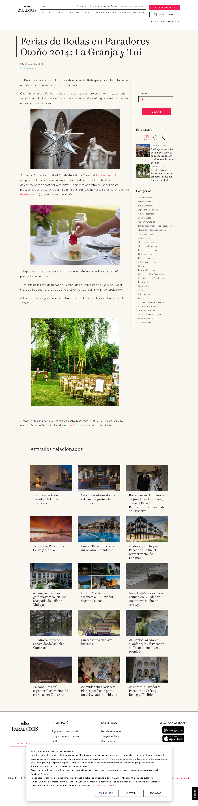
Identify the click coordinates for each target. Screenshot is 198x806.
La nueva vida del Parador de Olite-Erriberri (46, 499)
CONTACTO (24, 743)
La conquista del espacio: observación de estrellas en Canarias (50, 691)
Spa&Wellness (145, 286)
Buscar (143, 93)
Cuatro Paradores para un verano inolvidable (98, 548)
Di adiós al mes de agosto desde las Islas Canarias (48, 644)
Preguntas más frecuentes (67, 736)
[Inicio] (27, 7)
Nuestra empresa (111, 731)
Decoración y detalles (148, 242)
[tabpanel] (155, 163)
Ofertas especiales (146, 213)
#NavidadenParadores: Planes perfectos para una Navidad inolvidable (99, 691)
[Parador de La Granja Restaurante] (75, 235)
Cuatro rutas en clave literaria (96, 642)
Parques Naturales (147, 270)
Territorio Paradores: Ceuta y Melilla (49, 548)
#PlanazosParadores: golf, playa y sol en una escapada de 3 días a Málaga (50, 599)
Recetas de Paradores (148, 250)
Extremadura (144, 294)
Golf (54, 741)
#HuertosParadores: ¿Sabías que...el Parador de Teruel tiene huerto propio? (146, 646)
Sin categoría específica (148, 310)
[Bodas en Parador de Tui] (75, 362)
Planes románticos (146, 258)
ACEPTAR (130, 793)
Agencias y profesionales (66, 731)
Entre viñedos (144, 217)
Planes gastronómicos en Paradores (155, 225)
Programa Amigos (112, 736)
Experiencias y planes (148, 209)
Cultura (141, 290)
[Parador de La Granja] (75, 139)
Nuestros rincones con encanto (153, 229)
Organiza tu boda (146, 254)
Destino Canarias (146, 197)
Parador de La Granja (109, 175)
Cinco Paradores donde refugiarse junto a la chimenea (98, 499)
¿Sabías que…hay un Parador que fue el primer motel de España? (144, 552)
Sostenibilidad (144, 322)
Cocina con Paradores (148, 306)
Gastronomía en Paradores (151, 274)
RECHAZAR (155, 793)
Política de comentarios (179, 778)
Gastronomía (61, 12)
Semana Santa (144, 201)
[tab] (146, 137)
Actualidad (138, 12)
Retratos (142, 298)
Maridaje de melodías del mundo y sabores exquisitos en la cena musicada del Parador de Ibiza (162, 156)
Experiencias (101, 12)
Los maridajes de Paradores (151, 302)
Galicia (141, 266)
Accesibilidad (108, 741)
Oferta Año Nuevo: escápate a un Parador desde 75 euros (97, 597)
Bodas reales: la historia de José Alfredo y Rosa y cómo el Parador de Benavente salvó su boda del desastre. (147, 503)
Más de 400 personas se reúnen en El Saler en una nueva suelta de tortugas (146, 599)
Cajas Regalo (76, 12)
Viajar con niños (145, 233)
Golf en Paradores (146, 221)
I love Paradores (28, 68)
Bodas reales (144, 238)
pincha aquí (75, 425)
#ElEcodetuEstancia (147, 318)
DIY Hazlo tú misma (147, 246)
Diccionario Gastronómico (150, 314)
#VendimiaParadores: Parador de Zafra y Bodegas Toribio (145, 691)
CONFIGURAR (105, 793)
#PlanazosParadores (147, 262)
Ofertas (89, 12)
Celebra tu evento (120, 12)
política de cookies (105, 785)
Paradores (47, 12)
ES (44, 5)
